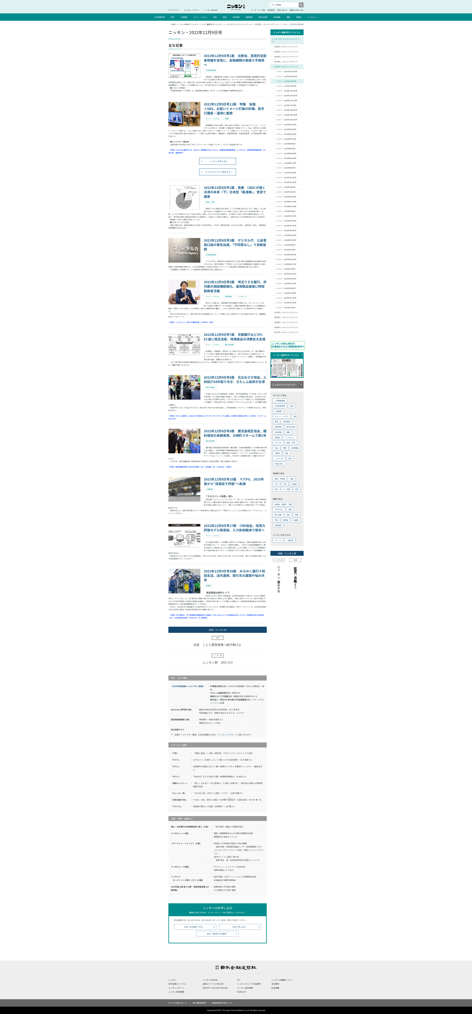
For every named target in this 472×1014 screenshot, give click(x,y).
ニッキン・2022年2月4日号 (285, 288)
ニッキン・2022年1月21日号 (286, 298)
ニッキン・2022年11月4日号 (286, 105)
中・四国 (286, 489)
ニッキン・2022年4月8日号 (285, 245)
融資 (224, 17)
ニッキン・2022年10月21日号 (286, 115)
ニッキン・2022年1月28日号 (286, 293)
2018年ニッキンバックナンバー (286, 327)
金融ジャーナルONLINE (213, 983)
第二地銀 (278, 515)
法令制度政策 (159, 17)
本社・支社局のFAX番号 (217, 933)
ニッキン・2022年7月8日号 (285, 187)
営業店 (298, 17)
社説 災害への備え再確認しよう (295, 575)
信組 (296, 515)
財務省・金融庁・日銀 (283, 504)
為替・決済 (291, 442)
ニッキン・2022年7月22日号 (286, 177)
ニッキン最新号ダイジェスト (211, 24)
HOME (173, 24)
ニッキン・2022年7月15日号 (286, 182)
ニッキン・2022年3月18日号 (286, 259)
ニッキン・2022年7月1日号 (285, 192)
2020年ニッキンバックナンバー (286, 317)
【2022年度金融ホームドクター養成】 (188, 686)
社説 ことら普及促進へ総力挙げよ (218, 644)
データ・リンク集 (258, 10)
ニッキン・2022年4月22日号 (286, 235)
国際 (288, 17)
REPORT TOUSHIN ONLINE (215, 987)
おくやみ (278, 442)
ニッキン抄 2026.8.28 (278, 578)
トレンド (278, 540)
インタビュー (312, 17)
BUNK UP (241, 991)
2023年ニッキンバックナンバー (286, 61)
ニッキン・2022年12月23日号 (286, 71)
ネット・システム (200, 17)
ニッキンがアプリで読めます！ (218, 171)
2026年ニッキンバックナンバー (286, 46)
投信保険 (236, 17)
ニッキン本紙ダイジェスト (187, 24)
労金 (276, 520)
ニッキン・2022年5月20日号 (286, 221)
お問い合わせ (282, 10)
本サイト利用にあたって (177, 1003)
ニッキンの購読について (282, 979)
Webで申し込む (239, 927)
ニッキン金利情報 (245, 987)
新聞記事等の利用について (222, 1003)
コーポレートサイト (191, 10)
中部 (285, 484)
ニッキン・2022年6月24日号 (286, 197)
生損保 (295, 520)
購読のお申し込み (297, 10)
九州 (276, 484)
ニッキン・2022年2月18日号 (286, 278)
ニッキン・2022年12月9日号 (286, 81)
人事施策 (183, 17)
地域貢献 (276, 17)
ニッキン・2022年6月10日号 (286, 206)
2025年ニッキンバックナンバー (286, 51)
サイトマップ (173, 10)
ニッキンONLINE (210, 10)
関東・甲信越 (280, 479)
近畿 (291, 479)
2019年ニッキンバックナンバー (286, 322)
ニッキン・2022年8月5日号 (285, 168)
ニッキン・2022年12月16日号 (286, 76)
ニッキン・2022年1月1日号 (285, 307)
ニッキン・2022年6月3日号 (285, 211)
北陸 (296, 489)
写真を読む (279, 464)
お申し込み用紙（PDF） (194, 927)
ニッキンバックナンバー (284, 384)
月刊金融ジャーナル (177, 983)
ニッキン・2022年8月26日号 (286, 153)
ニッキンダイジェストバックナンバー (238, 24)
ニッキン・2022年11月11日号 (286, 100)
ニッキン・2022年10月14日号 (286, 119)
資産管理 (249, 17)
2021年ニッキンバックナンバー (286, 312)
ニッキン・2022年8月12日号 (286, 163)
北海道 (294, 484)
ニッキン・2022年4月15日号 (286, 240)
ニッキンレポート (176, 987)
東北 (276, 489)
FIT (238, 979)
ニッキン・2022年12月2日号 (286, 86)
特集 (285, 448)
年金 (286, 453)
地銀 (290, 509)
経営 (172, 17)
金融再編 (294, 448)
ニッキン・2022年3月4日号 (285, 269)
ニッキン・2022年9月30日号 (286, 129)
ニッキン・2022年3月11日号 (286, 264)
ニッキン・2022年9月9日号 (285, 144)
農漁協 (285, 520)
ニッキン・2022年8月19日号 (286, 158)
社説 (290, 458)
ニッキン (172, 979)
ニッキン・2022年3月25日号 (286, 254)
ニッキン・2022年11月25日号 (286, 91)
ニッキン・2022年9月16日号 (286, 139)
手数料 (277, 453)
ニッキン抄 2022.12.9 (218, 662)
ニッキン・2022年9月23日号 (286, 134)
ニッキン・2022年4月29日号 (286, 230)
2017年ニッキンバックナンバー (286, 332)
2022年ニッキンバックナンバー (267, 24)
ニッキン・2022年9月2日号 (285, 148)
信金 (288, 515)
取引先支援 (263, 17)
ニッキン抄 (279, 458)
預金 (215, 17)
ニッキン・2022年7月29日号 (286, 172)
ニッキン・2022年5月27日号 (286, 216)
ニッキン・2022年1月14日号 (286, 302)
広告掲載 (275, 987)
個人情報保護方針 (199, 1003)
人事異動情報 (280, 400)
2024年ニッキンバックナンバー (286, 56)
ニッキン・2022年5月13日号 (286, 225)
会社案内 (275, 983)
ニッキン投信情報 (176, 991)
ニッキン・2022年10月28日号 (286, 110)
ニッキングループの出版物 (249, 983)
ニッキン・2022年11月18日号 (286, 95)
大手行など (279, 509)
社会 (276, 448)
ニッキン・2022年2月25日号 (286, 274)
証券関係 (278, 525)
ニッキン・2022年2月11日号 (286, 283)
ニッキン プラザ (226, 734)
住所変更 (270, 10)
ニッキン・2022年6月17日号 (286, 201)
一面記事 (290, 540)
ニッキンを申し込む (218, 161)
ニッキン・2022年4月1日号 (285, 249)
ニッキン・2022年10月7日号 (286, 124)
